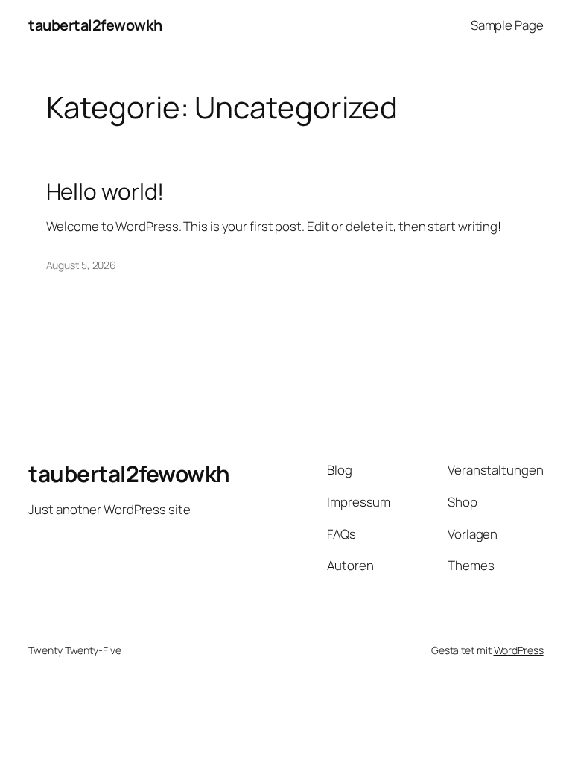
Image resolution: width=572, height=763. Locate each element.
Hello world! (105, 191)
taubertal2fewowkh (95, 25)
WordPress (519, 650)
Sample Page (507, 25)
